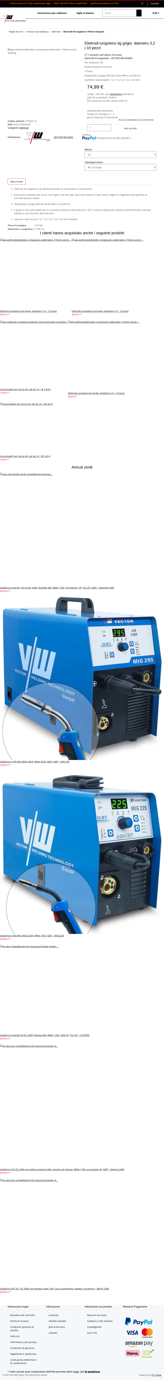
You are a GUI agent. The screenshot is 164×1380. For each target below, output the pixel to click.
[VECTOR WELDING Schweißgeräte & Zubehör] (14, 18)
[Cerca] (139, 13)
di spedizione (92, 1371)
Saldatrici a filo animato (99, 1321)
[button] (146, 13)
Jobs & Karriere (57, 1326)
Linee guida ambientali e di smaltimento (23, 1361)
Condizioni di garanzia (22, 1348)
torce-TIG (92, 1332)
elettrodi (24, 127)
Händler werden (57, 1321)
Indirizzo (15, 1336)
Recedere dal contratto (22, 1315)
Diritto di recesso (19, 1321)
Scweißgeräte (94, 1326)
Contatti (154, 3)
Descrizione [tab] (16, 181)
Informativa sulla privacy (23, 1342)
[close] (10, 44)
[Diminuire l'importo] (84, 127)
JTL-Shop (156, 1374)
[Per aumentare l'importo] (113, 127)
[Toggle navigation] (7, 10)
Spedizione (116, 94)
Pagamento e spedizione (23, 1353)
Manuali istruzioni (97, 1315)
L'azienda (53, 1315)
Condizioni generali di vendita (22, 1328)
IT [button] (142, 3)
